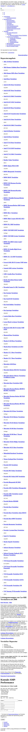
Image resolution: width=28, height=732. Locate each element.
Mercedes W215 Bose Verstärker (13, 447)
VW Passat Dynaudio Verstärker (14, 561)
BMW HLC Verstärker (11, 213)
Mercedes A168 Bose (10, 364)
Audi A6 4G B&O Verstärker (12, 125)
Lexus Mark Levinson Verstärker (14, 322)
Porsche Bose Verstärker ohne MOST (15, 513)
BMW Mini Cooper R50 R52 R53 (14, 218)
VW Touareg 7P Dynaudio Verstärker (15, 591)
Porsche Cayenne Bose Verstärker (14, 530)
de (4, 12)
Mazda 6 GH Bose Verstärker (13, 341)
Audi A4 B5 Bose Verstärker (12, 85)
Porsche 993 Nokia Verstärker (13, 470)
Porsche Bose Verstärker (11, 507)
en (4, 14)
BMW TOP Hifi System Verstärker (14, 236)
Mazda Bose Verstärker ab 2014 (13, 346)
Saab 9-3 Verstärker (10, 536)
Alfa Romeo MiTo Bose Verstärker (14, 73)
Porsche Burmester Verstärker (13, 524)
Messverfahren (9, 626)
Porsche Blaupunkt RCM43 (12, 482)
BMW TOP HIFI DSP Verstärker (14, 230)
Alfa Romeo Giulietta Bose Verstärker (15, 67)
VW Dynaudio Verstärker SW (13, 585)
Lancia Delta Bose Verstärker (12, 316)
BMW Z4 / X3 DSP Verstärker (13, 256)
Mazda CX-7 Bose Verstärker (13, 358)
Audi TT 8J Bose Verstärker (12, 142)
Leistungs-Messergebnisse (7, 638)
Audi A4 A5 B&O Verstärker (12, 96)
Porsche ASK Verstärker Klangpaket (15, 488)
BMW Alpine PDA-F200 (11, 166)
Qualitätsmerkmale (13, 622)
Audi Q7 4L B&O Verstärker (12, 154)
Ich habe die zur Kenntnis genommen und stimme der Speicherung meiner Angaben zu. (13, 716)
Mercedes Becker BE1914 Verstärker (15, 370)
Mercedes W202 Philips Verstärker (14, 442)
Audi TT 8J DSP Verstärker (12, 148)
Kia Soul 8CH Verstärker (11, 299)
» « (11, 6)
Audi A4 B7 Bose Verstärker (12, 90)
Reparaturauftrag (22, 55)
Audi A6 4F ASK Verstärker (12, 102)
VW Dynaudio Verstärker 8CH (13, 574)
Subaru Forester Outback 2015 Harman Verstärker (13, 554)
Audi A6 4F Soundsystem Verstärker (15, 113)
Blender (19, 614)
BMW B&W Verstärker (11, 177)
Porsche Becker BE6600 (11, 501)
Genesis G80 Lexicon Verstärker (13, 268)
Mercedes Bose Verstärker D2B (13, 383)
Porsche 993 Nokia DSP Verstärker (14, 476)
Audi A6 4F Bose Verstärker (12, 108)
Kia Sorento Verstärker (11, 293)
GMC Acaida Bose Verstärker (13, 274)
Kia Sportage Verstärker (11, 310)
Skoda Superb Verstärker (11, 541)
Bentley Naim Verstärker (11, 160)
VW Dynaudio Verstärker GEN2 (14, 580)
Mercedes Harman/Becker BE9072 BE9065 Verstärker (14, 389)
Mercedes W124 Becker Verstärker (14, 417)
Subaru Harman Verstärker (12, 547)
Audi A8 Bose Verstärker (11, 137)
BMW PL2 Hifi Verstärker (12, 224)
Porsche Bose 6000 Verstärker (13, 518)
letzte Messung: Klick (6, 602)
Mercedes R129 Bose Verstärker (13, 411)
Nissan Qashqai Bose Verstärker (13, 459)
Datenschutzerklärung (13, 714)
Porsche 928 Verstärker (11, 465)
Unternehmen (11, 52)
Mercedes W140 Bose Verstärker (13, 428)
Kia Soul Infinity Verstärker (12, 304)
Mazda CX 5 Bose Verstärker (12, 352)
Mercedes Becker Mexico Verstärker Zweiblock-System (14, 376)
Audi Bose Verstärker (10, 79)
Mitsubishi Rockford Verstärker (13, 453)
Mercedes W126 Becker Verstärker (14, 423)
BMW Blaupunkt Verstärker (12, 171)
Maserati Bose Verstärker (11, 335)
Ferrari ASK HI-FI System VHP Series (15, 262)
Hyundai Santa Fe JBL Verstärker (14, 287)
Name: (2, 700)
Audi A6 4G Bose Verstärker (12, 119)
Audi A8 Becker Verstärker (12, 131)
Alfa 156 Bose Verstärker (11, 61)
